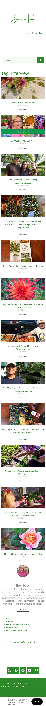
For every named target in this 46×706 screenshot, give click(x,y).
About (29, 32)
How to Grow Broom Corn (23, 102)
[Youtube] (30, 670)
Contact (9, 621)
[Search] (40, 60)
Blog (41, 32)
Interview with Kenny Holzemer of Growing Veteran (23, 348)
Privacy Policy (12, 627)
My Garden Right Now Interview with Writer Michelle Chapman (23, 306)
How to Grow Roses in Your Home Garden (23, 553)
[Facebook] (16, 670)
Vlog (35, 32)
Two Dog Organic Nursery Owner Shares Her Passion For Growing (23, 389)
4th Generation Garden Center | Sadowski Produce (23, 181)
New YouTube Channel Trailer (23, 141)
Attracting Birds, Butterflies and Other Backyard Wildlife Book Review (23, 431)
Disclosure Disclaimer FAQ (18, 624)
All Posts (23, 609)
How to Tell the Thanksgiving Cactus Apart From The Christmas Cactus (23, 514)
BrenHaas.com (17, 686)
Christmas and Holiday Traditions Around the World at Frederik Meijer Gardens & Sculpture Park (23, 224)
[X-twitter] (10, 670)
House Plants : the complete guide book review (23, 265)
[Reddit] (23, 670)
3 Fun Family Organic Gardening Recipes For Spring (23, 472)
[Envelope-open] (36, 670)
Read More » (23, 110)
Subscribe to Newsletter (16, 630)
